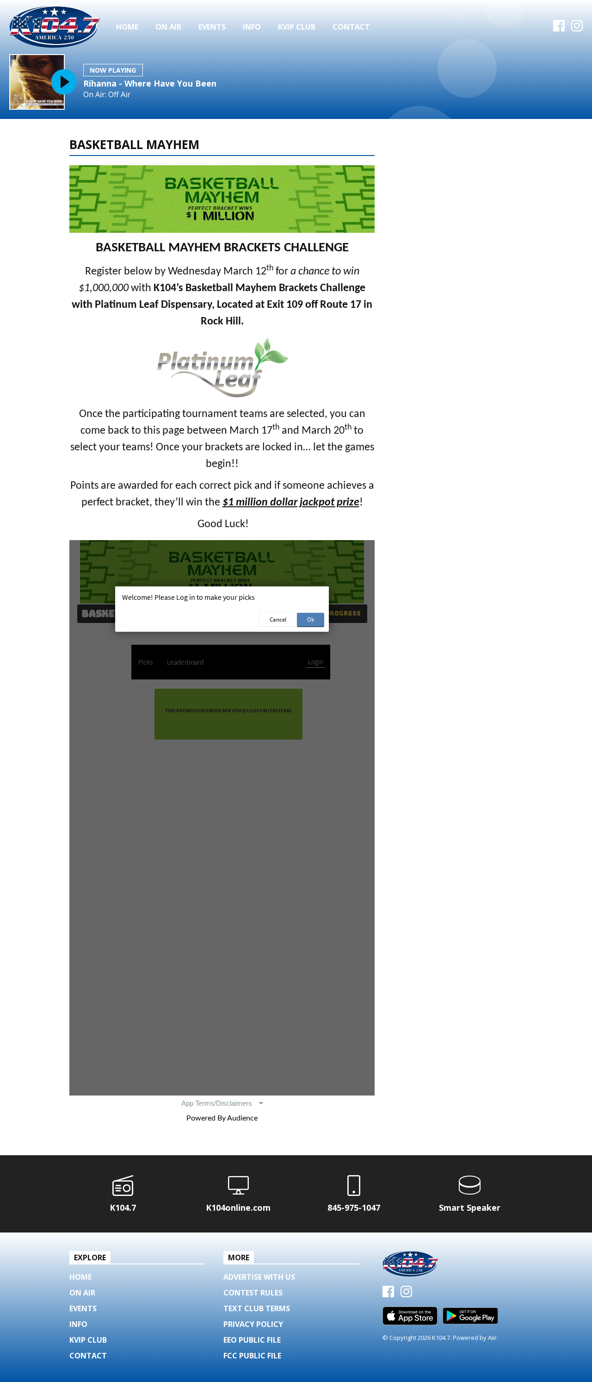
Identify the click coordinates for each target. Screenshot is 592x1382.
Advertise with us (259, 1277)
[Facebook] (559, 29)
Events (212, 27)
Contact (351, 27)
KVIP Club (296, 27)
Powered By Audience (222, 1118)
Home (127, 27)
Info (252, 27)
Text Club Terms (256, 1308)
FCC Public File (252, 1356)
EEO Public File (252, 1340)
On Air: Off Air (106, 95)
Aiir (492, 1337)
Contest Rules (253, 1293)
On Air (168, 27)
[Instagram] (577, 29)
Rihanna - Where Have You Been (149, 83)
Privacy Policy (253, 1324)
